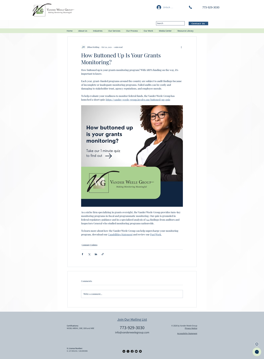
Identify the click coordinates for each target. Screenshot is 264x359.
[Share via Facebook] (82, 254)
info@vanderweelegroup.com (132, 332)
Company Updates (89, 244)
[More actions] (181, 47)
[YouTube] (136, 351)
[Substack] (140, 351)
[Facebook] (132, 351)
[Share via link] (102, 254)
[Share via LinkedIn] (96, 254)
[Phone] (190, 7)
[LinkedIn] (124, 351)
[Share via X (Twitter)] (89, 254)
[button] (98, 30)
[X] (128, 351)
